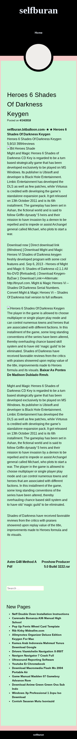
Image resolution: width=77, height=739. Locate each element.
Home (38, 32)
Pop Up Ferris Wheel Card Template (36, 626)
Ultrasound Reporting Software (33, 659)
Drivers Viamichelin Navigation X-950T (37, 651)
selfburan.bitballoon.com (25, 129)
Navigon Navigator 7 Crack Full (33, 655)
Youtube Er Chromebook (28, 663)
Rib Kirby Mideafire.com (28, 630)
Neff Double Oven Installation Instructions (40, 614)
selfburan (38, 10)
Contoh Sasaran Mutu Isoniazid (33, 701)
